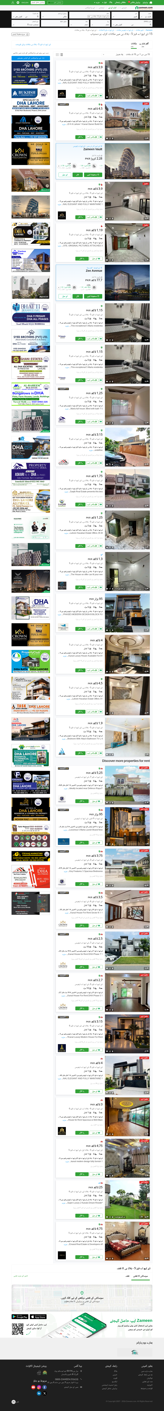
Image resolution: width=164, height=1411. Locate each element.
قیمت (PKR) (147, 22)
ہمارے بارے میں (146, 1371)
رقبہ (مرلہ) (35, 14)
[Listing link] (103, 79)
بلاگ (110, 2)
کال (79, 95)
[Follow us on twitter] (44, 1395)
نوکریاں (149, 1378)
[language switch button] (25, 2)
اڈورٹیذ (149, 1385)
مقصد (149, 14)
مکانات (134, 45)
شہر (136, 14)
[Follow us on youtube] (32, 1389)
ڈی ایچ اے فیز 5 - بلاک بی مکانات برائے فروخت (33, 44)
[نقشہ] (112, 97)
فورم (115, 1378)
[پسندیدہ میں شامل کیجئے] (107, 97)
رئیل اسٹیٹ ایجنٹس (109, 1385)
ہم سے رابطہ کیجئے (145, 1375)
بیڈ (108, 22)
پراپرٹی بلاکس (134, 2)
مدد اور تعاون (147, 1382)
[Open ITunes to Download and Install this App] (37, 1319)
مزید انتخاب (35, 22)
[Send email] (101, 96)
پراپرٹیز (145, 2)
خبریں (115, 1375)
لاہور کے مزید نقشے (21, 1276)
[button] (146, 17)
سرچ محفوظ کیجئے (18, 34)
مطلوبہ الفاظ (63, 22)
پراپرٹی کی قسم (62, 14)
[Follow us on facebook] (44, 1389)
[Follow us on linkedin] (38, 1395)
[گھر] (150, 2)
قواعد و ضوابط (146, 1388)
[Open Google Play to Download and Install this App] (20, 1319)
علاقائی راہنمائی (120, 2)
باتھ (87, 22)
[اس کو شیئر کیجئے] (110, 97)
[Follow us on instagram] (38, 1389)
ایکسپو (114, 1382)
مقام (108, 14)
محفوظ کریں (92, 175)
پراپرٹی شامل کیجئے (109, 1388)
